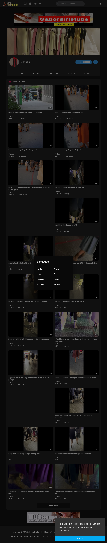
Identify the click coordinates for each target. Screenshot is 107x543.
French (56, 274)
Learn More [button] (64, 530)
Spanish (40, 284)
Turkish (57, 284)
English (40, 269)
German (40, 279)
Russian (57, 279)
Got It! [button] (80, 538)
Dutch (39, 274)
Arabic (56, 269)
